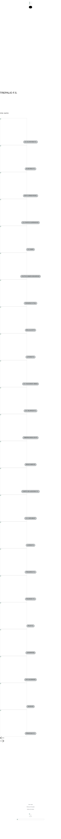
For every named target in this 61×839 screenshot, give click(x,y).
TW (30, 800)
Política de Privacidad (30, 806)
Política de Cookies (30, 809)
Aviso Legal (30, 804)
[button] (30, 738)
